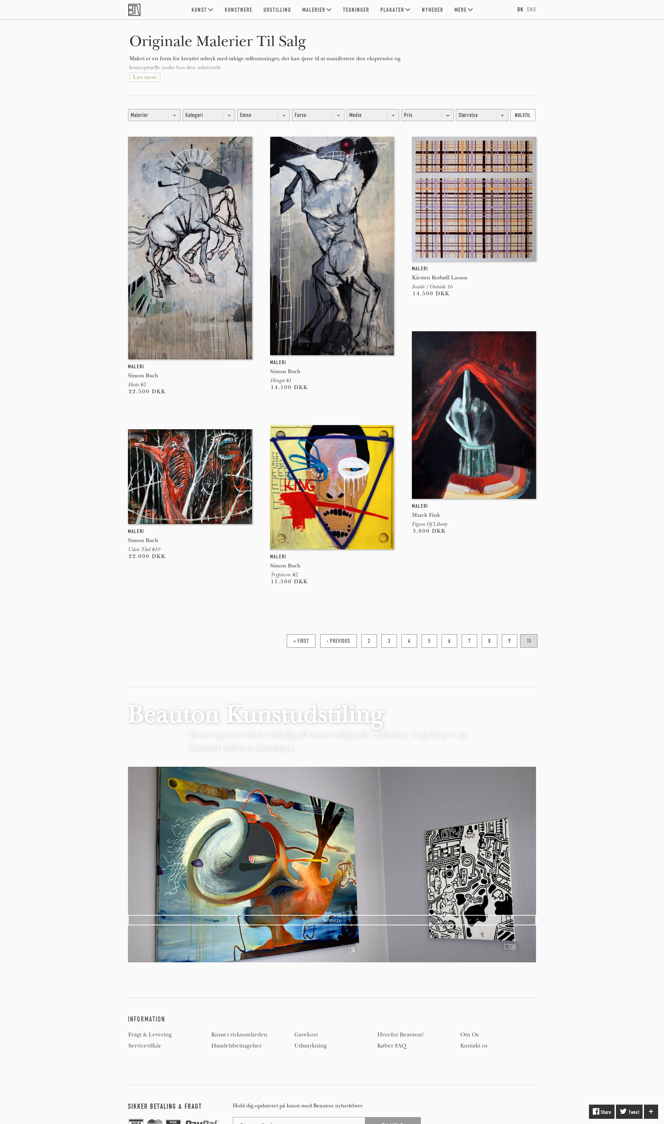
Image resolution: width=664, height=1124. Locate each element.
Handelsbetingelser (236, 1045)
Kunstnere (238, 9)
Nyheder (432, 9)
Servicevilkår (144, 1045)
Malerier (313, 9)
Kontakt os (473, 1045)
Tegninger (356, 9)
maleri (136, 366)
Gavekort (306, 1034)
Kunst (199, 9)
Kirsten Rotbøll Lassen (440, 277)
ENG (531, 9)
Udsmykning (310, 1045)
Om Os (469, 1034)
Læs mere (145, 77)
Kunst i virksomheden (239, 1034)
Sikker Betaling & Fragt (165, 1106)
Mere (460, 9)
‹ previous (338, 641)
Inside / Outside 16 (432, 287)
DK (520, 9)
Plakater (392, 9)
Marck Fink (426, 515)
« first (301, 641)
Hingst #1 (280, 380)
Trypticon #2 (283, 575)
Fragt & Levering (150, 1034)
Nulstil (523, 115)
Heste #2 (137, 384)
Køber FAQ (391, 1045)
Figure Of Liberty (429, 524)
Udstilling (277, 9)
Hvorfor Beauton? (400, 1034)
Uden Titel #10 (144, 549)
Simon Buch (143, 375)
